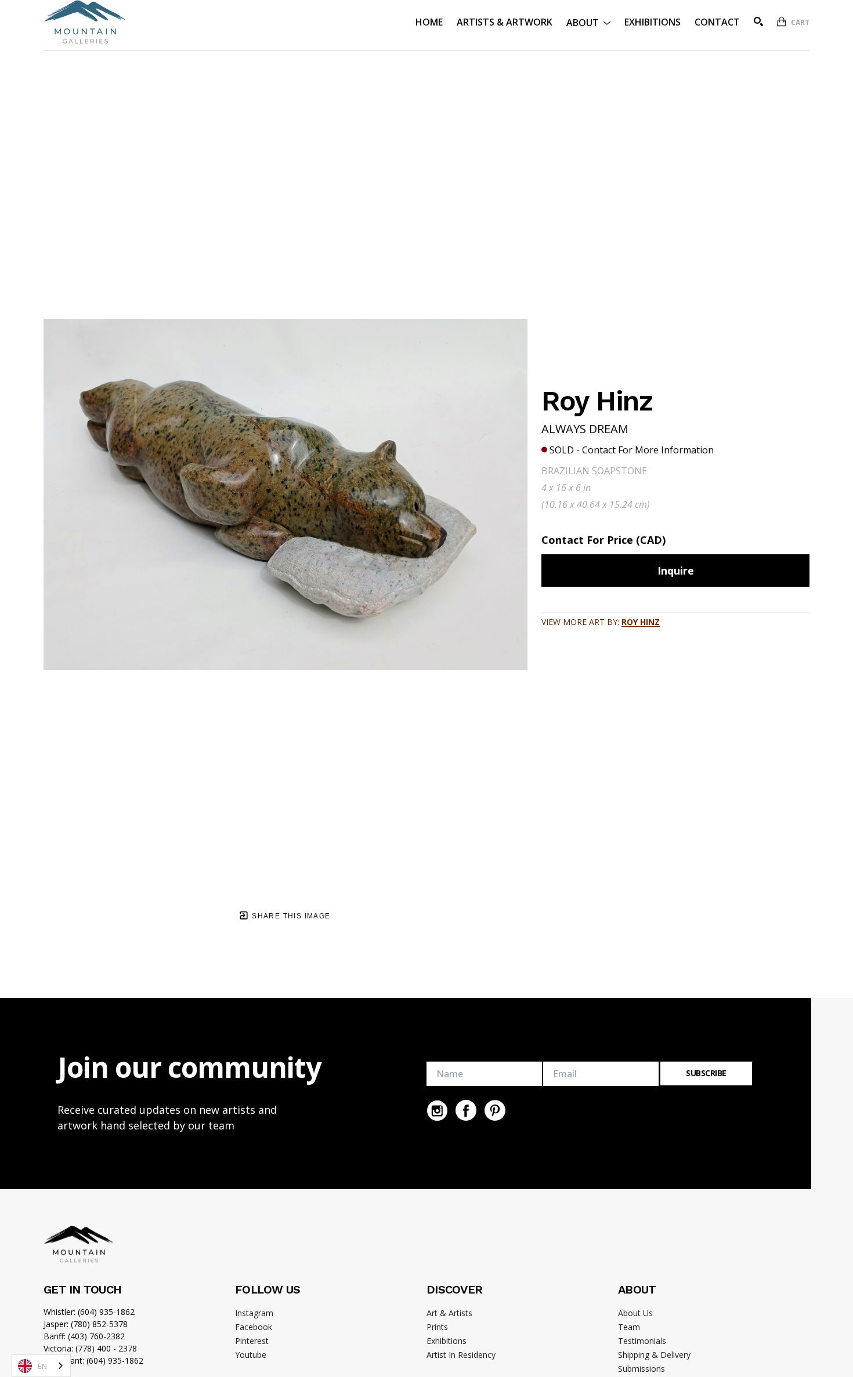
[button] (588, 21)
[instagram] (436, 1110)
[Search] (758, 21)
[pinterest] (495, 1110)
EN (42, 1366)
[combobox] (41, 1365)
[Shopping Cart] (781, 21)
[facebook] (466, 1110)
